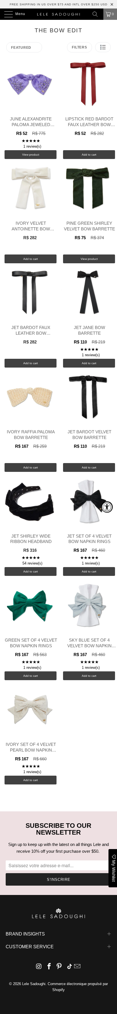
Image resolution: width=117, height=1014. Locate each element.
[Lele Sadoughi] (58, 14)
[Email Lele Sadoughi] (77, 967)
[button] (103, 47)
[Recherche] (97, 14)
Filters (79, 47)
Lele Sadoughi (33, 984)
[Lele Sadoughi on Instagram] (39, 967)
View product (30, 154)
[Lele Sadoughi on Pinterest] (59, 967)
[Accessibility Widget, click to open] (107, 507)
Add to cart (89, 154)
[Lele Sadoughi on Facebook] (49, 967)
